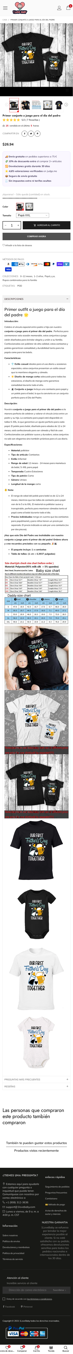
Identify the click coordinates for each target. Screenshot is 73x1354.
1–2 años (38, 276)
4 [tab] (18, 93)
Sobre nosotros (10, 1235)
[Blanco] (29, 207)
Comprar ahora (36, 236)
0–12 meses (26, 276)
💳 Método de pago (55, 1204)
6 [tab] (29, 93)
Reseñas (9, 1086)
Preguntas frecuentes (56, 1192)
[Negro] (20, 207)
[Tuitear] (31, 134)
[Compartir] (25, 134)
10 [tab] (49, 93)
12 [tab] (59, 93)
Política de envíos (11, 1241)
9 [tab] (44, 93)
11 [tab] (54, 93)
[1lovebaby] (20, 8)
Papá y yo (50, 276)
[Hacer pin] (37, 134)
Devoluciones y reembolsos (16, 1247)
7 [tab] (34, 93)
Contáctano (51, 1198)
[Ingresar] (59, 8)
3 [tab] (13, 93)
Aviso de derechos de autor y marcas (56, 1212)
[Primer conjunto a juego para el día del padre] (25, 105)
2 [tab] (8, 93)
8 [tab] (39, 93)
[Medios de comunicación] (67, 90)
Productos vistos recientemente (36, 1150)
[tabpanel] (36, 59)
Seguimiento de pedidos (57, 1186)
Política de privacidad (13, 1253)
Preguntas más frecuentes (22, 1079)
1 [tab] (3, 93)
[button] (6, 105)
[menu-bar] (7, 8)
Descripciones (13, 298)
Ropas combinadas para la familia (20, 280)
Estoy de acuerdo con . (29, 1299)
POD (19, 285)
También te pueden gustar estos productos (36, 1143)
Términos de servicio (13, 1259)
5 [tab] (23, 93)
